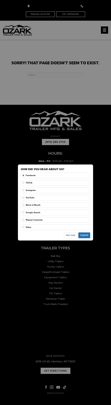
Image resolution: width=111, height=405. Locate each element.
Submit (84, 235)
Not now (70, 235)
